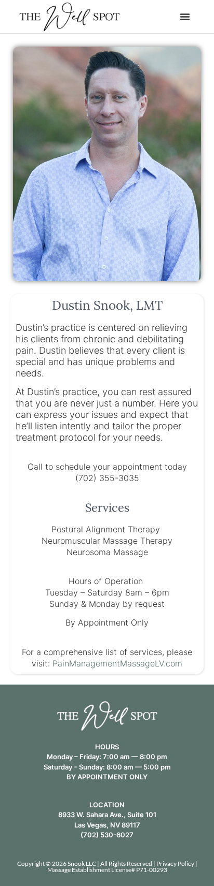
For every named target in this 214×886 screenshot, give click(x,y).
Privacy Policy (175, 863)
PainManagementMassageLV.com (117, 663)
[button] (185, 16)
